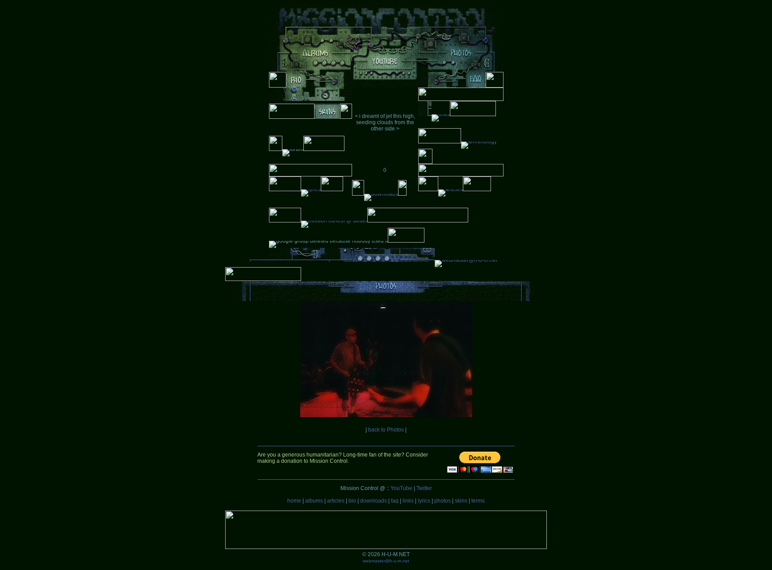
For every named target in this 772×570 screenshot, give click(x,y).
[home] (386, 43)
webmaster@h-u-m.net (386, 560)
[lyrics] (311, 189)
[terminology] (479, 141)
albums (314, 501)
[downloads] (381, 194)
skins (461, 501)
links (408, 501)
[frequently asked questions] (476, 86)
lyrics (424, 501)
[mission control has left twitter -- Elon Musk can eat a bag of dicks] (334, 221)
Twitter (424, 488)
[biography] (296, 86)
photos (442, 501)
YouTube (401, 488)
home (294, 501)
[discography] (315, 59)
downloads (373, 501)
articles (335, 501)
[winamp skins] (327, 117)
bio (352, 501)
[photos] (460, 59)
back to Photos (386, 430)
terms (478, 501)
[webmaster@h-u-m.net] (466, 260)
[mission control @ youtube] (385, 67)
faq (395, 501)
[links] (441, 114)
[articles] (450, 189)
